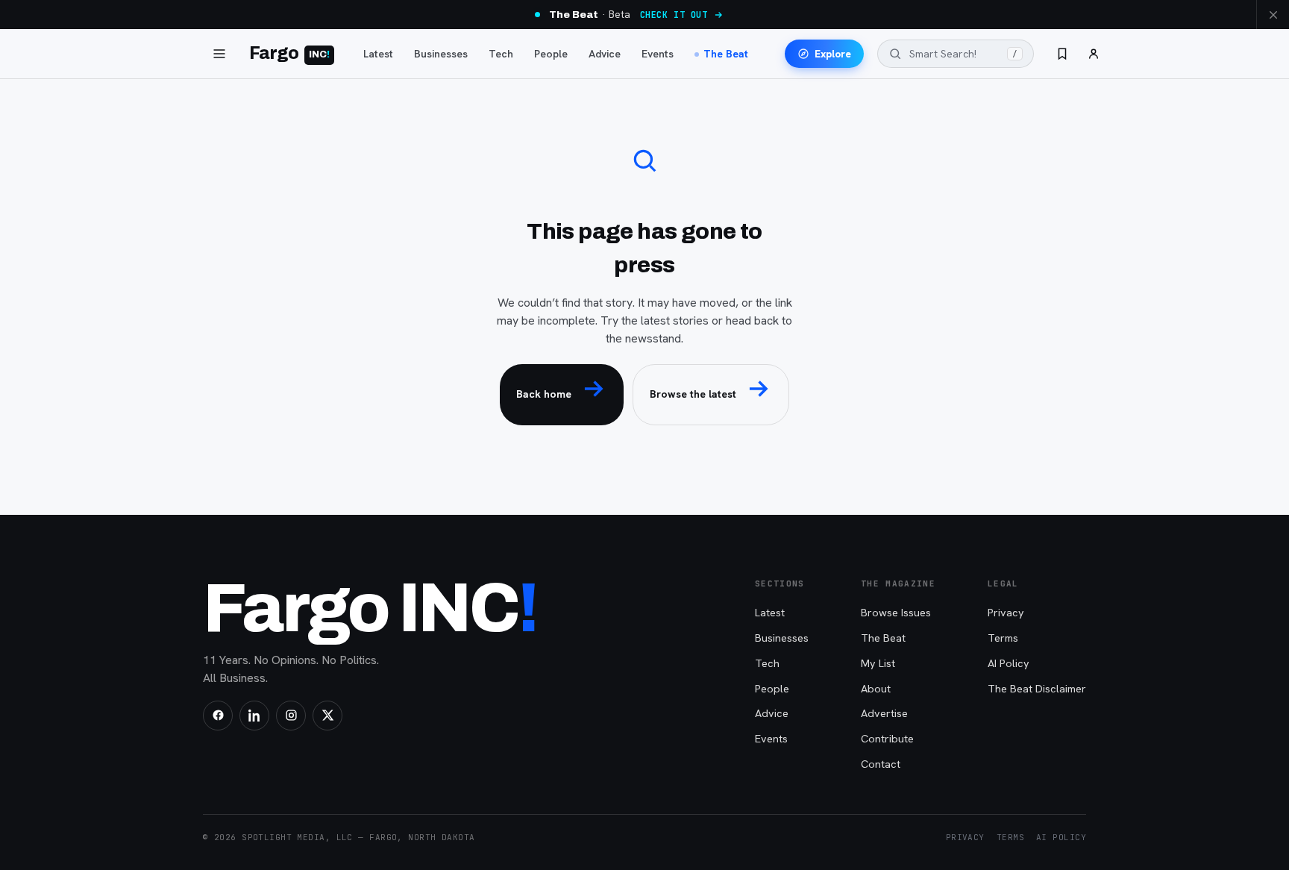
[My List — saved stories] (1062, 54)
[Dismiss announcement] (1272, 14)
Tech (501, 53)
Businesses (441, 53)
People (551, 53)
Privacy (1006, 612)
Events (658, 53)
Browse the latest (693, 394)
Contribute (887, 738)
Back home (543, 394)
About (876, 688)
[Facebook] (218, 715)
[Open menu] (219, 53)
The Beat (725, 53)
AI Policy (1008, 663)
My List (878, 663)
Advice (605, 53)
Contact (880, 764)
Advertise (884, 713)
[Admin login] (1093, 54)
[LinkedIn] (254, 715)
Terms (1003, 637)
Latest (378, 53)
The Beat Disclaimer (1037, 688)
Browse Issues (896, 612)
